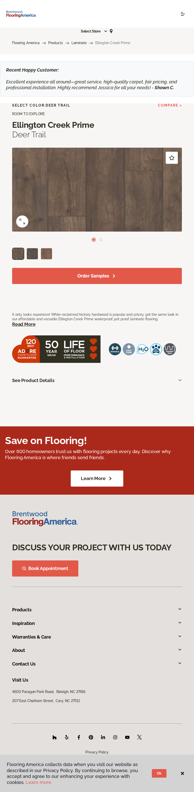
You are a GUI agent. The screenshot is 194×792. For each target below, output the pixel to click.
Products (55, 43)
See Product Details (33, 380)
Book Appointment (48, 568)
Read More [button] (23, 324)
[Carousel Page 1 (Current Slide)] (94, 240)
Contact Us (24, 664)
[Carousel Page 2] (101, 239)
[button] (94, 31)
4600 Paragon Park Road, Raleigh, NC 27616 (48, 692)
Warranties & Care (31, 637)
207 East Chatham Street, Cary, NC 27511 (46, 701)
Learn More (93, 478)
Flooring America (26, 43)
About (18, 650)
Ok (159, 773)
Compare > (170, 105)
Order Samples (93, 275)
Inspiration (23, 623)
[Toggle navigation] (183, 14)
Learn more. (39, 782)
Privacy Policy (96, 752)
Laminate (79, 43)
